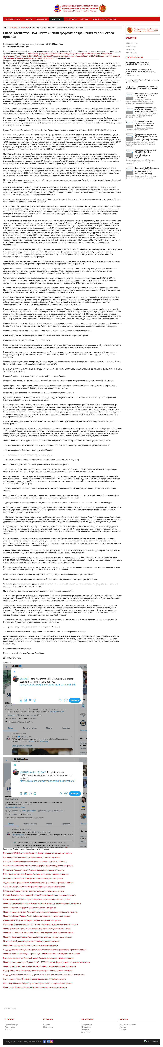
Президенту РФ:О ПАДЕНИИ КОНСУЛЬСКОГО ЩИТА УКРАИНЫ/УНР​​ (146, 95)
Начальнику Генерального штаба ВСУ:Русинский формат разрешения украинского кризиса (40, 924)
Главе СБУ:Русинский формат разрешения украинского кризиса (29, 908)
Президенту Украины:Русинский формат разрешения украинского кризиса (33, 891)
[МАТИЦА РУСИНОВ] (80, 8)
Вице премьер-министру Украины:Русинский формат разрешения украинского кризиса (38, 958)
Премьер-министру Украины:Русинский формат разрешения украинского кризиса (36, 899)
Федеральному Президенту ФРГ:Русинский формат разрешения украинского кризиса (38, 882)
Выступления (132, 43)
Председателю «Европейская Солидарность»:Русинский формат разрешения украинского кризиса (44, 975)
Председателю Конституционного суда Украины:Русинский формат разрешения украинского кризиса (44, 950)
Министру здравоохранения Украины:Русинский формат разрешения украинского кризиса (40, 912)
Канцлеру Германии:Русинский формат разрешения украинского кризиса (33, 878)
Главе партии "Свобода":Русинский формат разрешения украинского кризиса (35, 987)
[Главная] (5, 27)
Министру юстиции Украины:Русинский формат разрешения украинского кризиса (36, 929)
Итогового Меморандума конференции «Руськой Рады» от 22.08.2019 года (73, 56)
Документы (131, 52)
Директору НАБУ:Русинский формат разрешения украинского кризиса (32, 920)
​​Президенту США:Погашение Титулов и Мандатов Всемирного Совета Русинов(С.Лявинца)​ (146, 171)
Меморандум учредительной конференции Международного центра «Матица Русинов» (64, 54)
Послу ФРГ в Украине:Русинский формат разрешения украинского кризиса (34, 887)
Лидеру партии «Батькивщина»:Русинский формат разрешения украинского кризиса (37, 970)
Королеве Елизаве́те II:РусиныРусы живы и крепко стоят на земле (144, 123)
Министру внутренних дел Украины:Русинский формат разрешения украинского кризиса (39, 966)
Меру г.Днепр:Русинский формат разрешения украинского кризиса (30, 945)
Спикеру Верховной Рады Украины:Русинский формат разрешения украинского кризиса (39, 895)
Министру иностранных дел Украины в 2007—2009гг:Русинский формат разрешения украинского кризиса (46, 962)
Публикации (131, 46)
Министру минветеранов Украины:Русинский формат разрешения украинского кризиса (38, 933)
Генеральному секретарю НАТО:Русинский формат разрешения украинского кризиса (38, 866)
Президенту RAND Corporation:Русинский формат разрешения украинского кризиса (37, 853)
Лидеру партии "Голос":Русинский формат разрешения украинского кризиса (34, 979)
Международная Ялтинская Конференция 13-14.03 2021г (138, 63)
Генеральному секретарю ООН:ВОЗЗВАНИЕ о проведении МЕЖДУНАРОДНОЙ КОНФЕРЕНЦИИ (141, 154)
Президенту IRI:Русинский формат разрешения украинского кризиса (31, 857)
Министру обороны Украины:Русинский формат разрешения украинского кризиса (36, 916)
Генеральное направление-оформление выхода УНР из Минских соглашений (142, 88)
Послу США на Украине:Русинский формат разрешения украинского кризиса (34, 861)
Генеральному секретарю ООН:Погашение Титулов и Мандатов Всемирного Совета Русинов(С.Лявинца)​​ (146, 137)
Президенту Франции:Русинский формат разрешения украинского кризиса (33, 870)
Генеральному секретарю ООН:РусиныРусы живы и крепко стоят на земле (145, 109)
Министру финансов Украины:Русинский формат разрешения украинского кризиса (37, 937)
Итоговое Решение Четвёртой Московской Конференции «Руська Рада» (140, 71)
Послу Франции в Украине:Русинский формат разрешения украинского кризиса (35, 874)
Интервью (130, 49)
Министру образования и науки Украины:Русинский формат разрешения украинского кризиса (41, 954)
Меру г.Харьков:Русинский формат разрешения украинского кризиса (31, 941)
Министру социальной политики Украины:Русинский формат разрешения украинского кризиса (42, 903)
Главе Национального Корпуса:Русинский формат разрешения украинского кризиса (37, 983)
